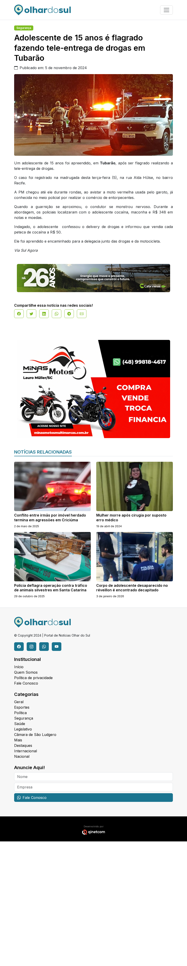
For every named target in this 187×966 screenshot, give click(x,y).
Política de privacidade (33, 677)
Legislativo (23, 729)
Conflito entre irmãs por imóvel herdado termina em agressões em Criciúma (50, 517)
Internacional (25, 751)
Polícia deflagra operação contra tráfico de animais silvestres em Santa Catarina (50, 587)
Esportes (21, 707)
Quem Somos (26, 672)
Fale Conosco (26, 683)
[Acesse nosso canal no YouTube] (56, 646)
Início (18, 667)
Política (20, 712)
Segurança (23, 28)
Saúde (19, 723)
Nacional (21, 756)
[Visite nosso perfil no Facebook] (19, 646)
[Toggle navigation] (166, 10)
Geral (18, 702)
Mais (18, 740)
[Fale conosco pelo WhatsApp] (44, 646)
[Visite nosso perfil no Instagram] (31, 646)
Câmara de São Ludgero (35, 734)
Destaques (23, 745)
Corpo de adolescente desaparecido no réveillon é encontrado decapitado (132, 587)
